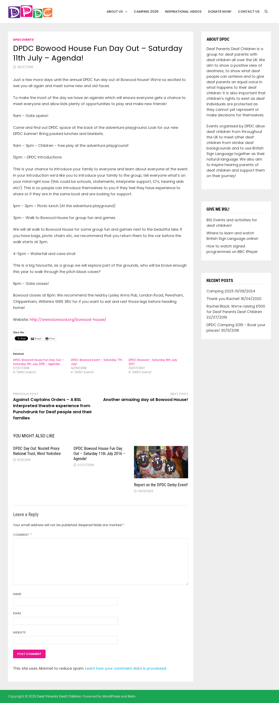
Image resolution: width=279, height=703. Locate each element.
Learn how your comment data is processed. (126, 668)
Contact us (249, 11)
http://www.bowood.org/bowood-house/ (68, 319)
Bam (131, 696)
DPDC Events (23, 40)
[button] (30, 11)
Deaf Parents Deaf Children (59, 696)
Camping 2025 (146, 11)
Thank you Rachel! (223, 298)
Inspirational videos (183, 11)
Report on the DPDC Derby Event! (161, 484)
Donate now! (219, 11)
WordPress (111, 696)
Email (17, 613)
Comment (22, 535)
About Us (115, 11)
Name (17, 594)
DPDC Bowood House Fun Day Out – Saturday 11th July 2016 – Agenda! (38, 362)
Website (19, 632)
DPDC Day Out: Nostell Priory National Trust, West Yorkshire (37, 451)
